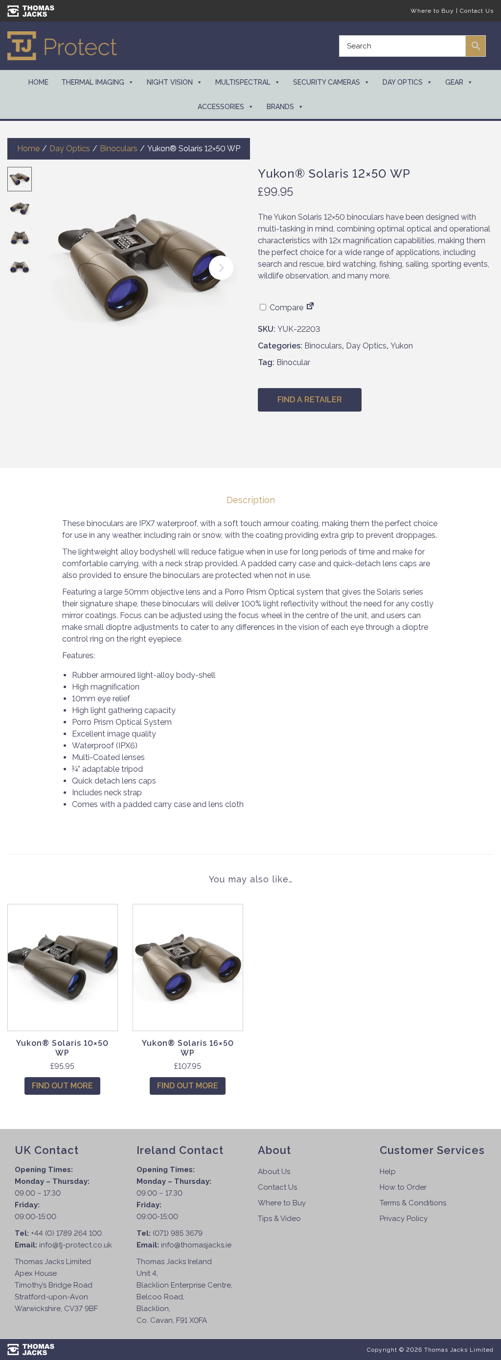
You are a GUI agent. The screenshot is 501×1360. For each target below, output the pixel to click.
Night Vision (170, 82)
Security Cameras (326, 82)
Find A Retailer (309, 399)
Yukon (401, 345)
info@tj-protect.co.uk (75, 1245)
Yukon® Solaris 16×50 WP (188, 1047)
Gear (454, 82)
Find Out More (62, 1085)
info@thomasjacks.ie (196, 1245)
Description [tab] (251, 500)
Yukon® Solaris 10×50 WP (62, 1047)
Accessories (221, 107)
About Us (274, 1171)
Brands (280, 107)
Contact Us (477, 10)
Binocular (293, 362)
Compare (285, 307)
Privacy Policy (404, 1218)
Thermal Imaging (92, 82)
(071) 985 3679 (178, 1233)
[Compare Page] (310, 307)
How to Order (403, 1187)
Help (388, 1171)
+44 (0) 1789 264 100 (66, 1233)
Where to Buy (432, 10)
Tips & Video (279, 1218)
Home (38, 82)
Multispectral (243, 82)
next (221, 267)
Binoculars (118, 148)
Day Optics (403, 82)
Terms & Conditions (413, 1203)
